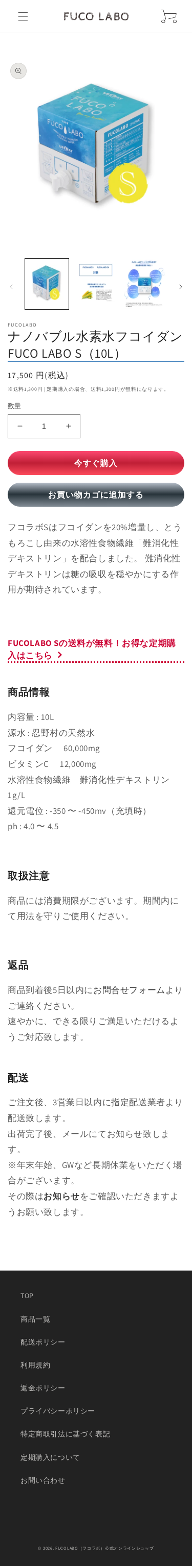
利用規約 (35, 1365)
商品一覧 (35, 1319)
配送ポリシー (43, 1342)
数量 (15, 406)
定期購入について (50, 1457)
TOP (27, 1295)
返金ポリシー (43, 1388)
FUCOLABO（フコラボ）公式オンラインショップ (104, 1548)
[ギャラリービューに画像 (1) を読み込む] (47, 284)
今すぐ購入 (96, 463)
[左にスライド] (11, 287)
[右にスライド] (180, 287)
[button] (23, 16)
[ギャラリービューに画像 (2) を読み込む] (95, 284)
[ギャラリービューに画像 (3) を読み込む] (144, 284)
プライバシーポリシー (57, 1410)
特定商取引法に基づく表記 (65, 1433)
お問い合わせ (43, 1480)
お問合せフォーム (129, 990)
